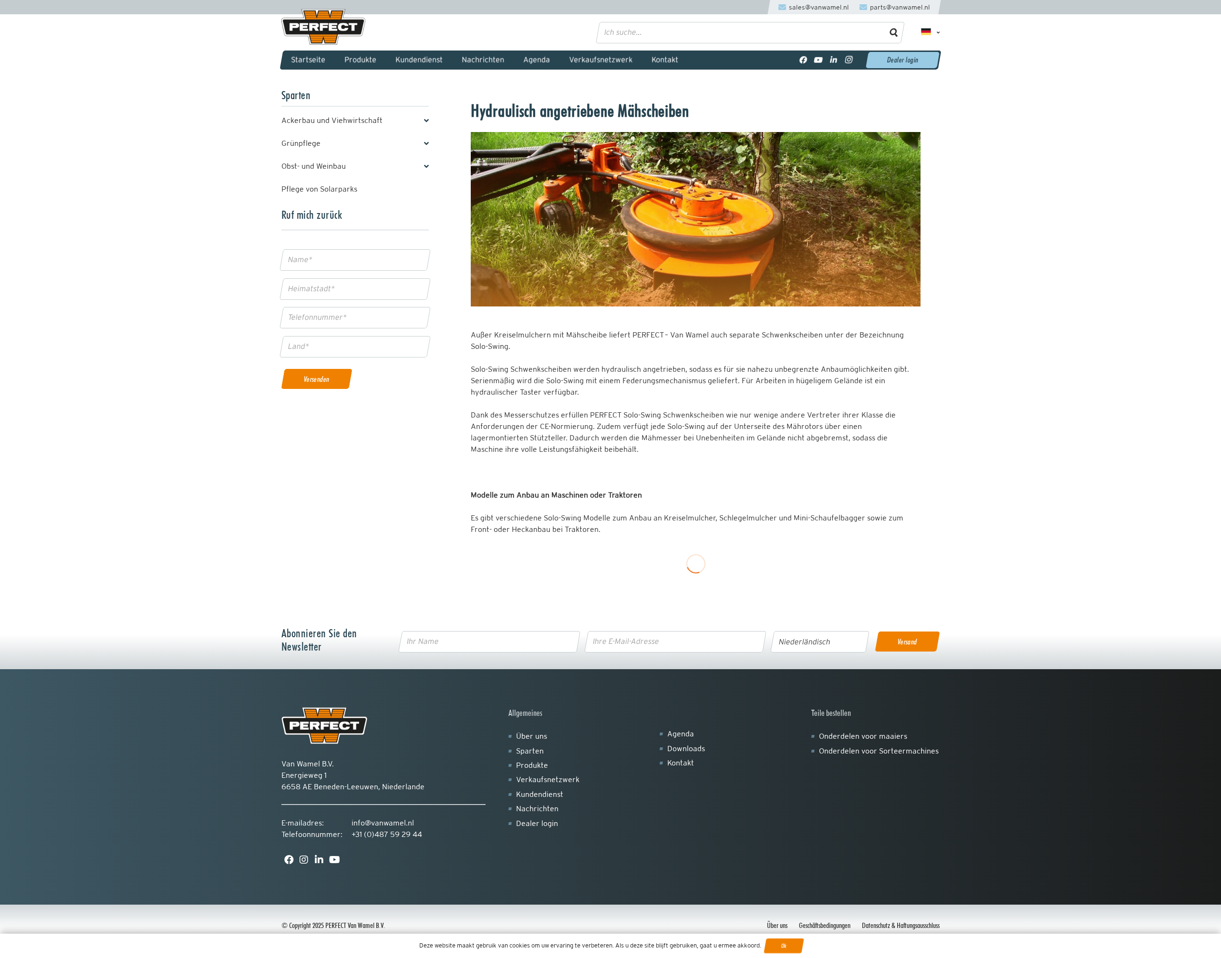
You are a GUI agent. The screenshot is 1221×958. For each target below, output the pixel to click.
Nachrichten (537, 808)
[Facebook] (803, 60)
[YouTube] (818, 60)
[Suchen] (894, 32)
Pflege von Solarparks (319, 189)
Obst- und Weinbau (313, 166)
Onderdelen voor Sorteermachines (879, 750)
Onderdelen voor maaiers (863, 736)
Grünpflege (301, 143)
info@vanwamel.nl (383, 822)
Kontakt (680, 762)
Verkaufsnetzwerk (547, 779)
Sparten (530, 750)
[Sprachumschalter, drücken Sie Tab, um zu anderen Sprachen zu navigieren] (927, 32)
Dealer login (537, 823)
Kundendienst (539, 794)
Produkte (532, 765)
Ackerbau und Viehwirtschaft (332, 120)
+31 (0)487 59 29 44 (387, 834)
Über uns (531, 736)
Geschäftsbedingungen (824, 925)
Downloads (686, 748)
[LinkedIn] (834, 60)
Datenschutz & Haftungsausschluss (901, 925)
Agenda (680, 733)
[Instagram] (849, 60)
